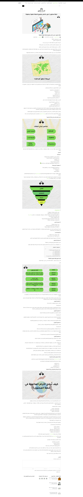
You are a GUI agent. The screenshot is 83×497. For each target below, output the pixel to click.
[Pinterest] (42, 479)
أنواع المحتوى (38, 173)
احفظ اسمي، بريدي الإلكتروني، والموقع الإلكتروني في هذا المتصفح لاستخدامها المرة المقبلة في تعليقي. (47, 470)
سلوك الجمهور (42, 113)
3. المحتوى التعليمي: (57, 253)
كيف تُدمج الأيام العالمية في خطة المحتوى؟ (53, 256)
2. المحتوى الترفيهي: (57, 252)
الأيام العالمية (56, 359)
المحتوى (54, 436)
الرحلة (48, 178)
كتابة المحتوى (56, 37)
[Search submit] (23, 6)
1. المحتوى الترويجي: (57, 251)
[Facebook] (47, 479)
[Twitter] (44, 479)
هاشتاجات (51, 434)
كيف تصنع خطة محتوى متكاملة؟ (54, 250)
